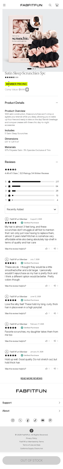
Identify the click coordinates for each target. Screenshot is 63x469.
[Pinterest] (50, 420)
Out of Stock (32, 460)
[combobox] (31, 209)
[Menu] (4, 5)
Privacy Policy (31, 438)
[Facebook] (28, 420)
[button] (27, 89)
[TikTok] (35, 420)
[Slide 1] (29, 68)
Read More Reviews (31, 378)
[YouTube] (43, 420)
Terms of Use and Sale (31, 445)
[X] (20, 420)
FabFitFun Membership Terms (31, 441)
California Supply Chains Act (31, 448)
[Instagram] (13, 420)
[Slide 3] (35, 68)
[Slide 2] (33, 68)
